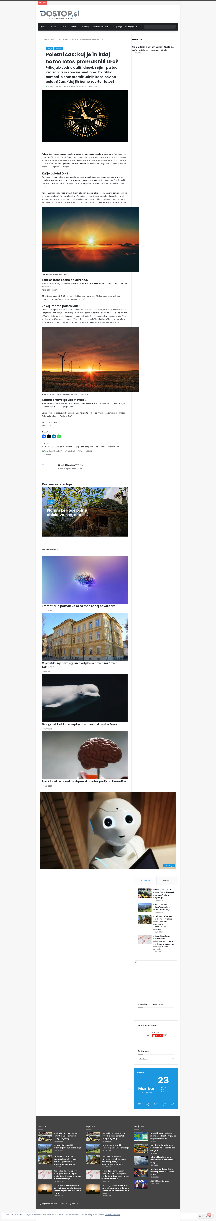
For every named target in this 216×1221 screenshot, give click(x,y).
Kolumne (75, 27)
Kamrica (85, 27)
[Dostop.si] (59, 15)
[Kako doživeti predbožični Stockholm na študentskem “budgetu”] (141, 1148)
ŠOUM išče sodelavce (159, 1181)
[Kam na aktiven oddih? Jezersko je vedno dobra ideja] (145, 907)
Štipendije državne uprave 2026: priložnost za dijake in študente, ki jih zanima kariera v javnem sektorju (163, 942)
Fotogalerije (117, 27)
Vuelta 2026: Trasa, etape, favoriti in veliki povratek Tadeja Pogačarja (163, 893)
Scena (53, 27)
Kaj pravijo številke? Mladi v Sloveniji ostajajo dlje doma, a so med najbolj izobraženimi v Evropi (67, 1189)
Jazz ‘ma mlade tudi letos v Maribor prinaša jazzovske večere (162, 1172)
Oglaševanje (73, 1204)
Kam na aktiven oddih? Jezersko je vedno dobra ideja (161, 907)
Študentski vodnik (100, 27)
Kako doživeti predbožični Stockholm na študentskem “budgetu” (162, 1148)
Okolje (49, 49)
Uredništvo (64, 1204)
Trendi (63, 27)
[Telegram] (42, 1220)
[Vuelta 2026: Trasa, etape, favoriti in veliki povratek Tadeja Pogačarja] (145, 893)
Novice (43, 27)
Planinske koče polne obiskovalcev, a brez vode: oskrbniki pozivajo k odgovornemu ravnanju (66, 1160)
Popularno (145, 880)
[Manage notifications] (209, 1215)
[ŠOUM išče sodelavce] (141, 1184)
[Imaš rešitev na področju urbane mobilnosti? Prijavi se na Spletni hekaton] (141, 1136)
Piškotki (55, 1204)
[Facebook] (37, 1220)
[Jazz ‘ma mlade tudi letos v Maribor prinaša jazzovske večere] (141, 1172)
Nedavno (167, 880)
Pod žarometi (131, 27)
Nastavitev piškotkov (112, 1215)
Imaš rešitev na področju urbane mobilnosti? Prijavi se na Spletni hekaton (163, 1136)
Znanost (58, 49)
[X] (39, 1220)
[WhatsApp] (40, 1220)
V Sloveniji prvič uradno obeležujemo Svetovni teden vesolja (163, 1160)
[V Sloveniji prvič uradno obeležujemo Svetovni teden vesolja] (141, 1160)
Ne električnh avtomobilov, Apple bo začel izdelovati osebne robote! (153, 48)
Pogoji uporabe (44, 1204)
